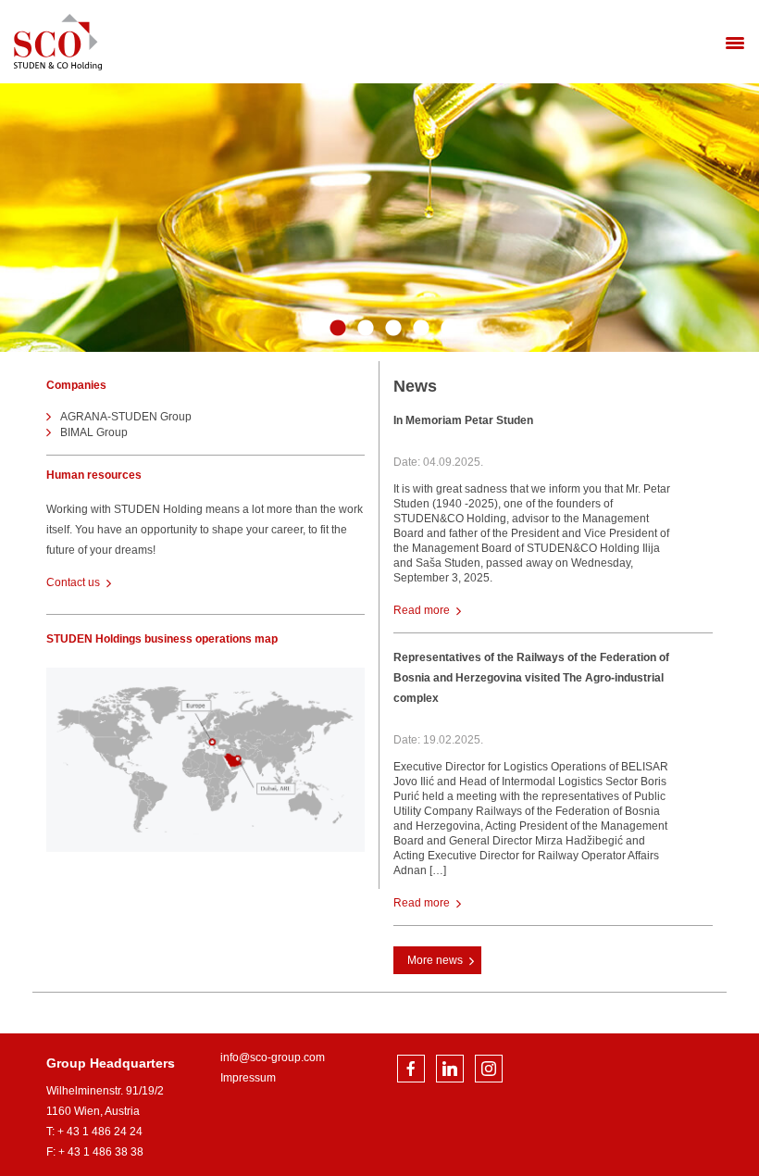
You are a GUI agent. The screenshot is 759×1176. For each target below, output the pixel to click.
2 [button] (338, 328)
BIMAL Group (94, 432)
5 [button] (421, 328)
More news (435, 960)
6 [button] (449, 328)
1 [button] (310, 328)
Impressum (248, 1077)
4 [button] (393, 328)
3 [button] (365, 328)
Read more (421, 610)
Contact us (73, 582)
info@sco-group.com (272, 1057)
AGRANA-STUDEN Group (126, 416)
